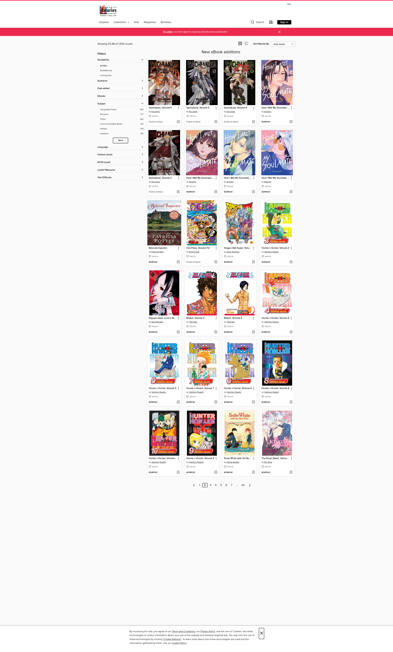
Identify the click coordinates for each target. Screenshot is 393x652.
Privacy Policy (207, 631)
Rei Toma (268, 462)
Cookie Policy (179, 643)
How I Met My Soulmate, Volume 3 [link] (200, 178)
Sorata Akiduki (233, 462)
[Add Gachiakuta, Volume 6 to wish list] (178, 122)
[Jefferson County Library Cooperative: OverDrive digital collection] (108, 10)
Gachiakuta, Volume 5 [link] (197, 107)
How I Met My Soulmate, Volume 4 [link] (276, 107)
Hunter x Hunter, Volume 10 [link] (163, 458)
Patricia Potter (157, 252)
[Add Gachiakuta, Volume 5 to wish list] (216, 122)
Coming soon (105, 75)
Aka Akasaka (157, 322)
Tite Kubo (193, 322)
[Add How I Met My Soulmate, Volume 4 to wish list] (291, 122)
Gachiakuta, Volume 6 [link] (160, 107)
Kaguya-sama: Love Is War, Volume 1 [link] (163, 318)
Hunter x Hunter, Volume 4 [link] (275, 318)
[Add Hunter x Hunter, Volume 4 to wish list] (291, 332)
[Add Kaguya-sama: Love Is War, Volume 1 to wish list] (178, 332)
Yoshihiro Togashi (271, 252)
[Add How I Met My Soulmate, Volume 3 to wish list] (216, 192)
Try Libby (168, 31)
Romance (166, 22)
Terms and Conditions (183, 631)
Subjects (104, 22)
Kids (136, 22)
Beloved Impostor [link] (158, 248)
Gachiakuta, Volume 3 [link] (160, 178)
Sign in (284, 22)
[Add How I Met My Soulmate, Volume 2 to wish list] (253, 192)
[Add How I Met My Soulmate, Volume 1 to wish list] (291, 192)
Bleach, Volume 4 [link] (233, 318)
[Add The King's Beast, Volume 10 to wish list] (291, 473)
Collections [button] (120, 22)
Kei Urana (155, 111)
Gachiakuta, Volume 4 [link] (235, 107)
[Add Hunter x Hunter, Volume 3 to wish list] (291, 262)
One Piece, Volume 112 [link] (198, 248)
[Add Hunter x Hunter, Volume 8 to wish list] (291, 402)
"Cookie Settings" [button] (172, 639)
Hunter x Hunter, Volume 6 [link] (238, 388)
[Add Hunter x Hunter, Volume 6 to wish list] (253, 402)
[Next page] (250, 485)
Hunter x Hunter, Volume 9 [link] (200, 458)
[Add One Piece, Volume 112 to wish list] (216, 262)
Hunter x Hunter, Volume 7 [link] (200, 388)
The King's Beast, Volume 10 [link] (276, 458)
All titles (103, 66)
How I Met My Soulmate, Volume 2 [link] (238, 178)
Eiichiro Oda (194, 252)
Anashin (267, 111)
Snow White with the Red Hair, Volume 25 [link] (238, 458)
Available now (106, 70)
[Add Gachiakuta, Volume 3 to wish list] (178, 192)
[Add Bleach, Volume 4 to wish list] (253, 332)
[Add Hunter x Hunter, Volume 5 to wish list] (178, 402)
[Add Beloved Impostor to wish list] (178, 262)
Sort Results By (261, 43)
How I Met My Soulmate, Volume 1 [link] (276, 178)
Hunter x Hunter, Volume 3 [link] (275, 248)
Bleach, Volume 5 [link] (195, 318)
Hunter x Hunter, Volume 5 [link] (162, 388)
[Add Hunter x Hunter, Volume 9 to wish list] (216, 473)
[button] (257, 23)
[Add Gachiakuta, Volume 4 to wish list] (253, 122)
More (120, 140)
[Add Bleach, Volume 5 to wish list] (216, 332)
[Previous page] (194, 485)
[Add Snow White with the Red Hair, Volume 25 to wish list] (253, 473)
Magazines (150, 22)
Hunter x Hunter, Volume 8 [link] (275, 388)
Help (289, 4)
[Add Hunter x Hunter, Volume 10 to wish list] (178, 473)
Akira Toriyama (233, 252)
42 (243, 485)
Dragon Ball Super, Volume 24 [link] (238, 248)
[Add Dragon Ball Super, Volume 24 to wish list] (253, 262)
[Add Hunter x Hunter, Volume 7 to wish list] (216, 402)
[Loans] (271, 23)
